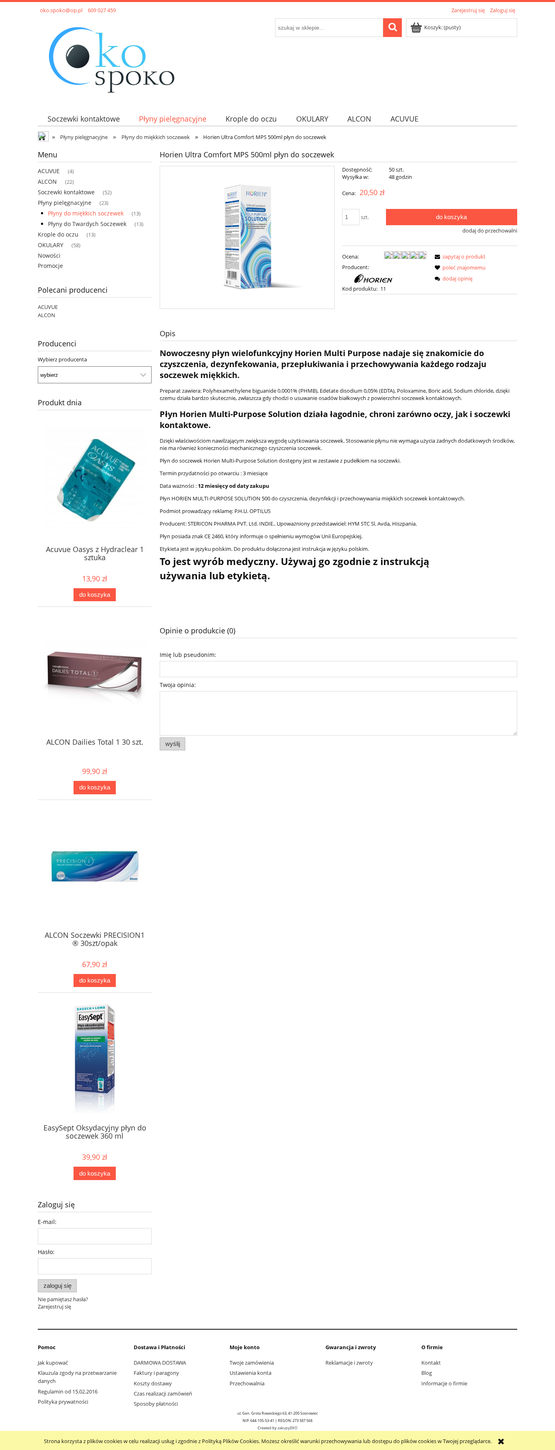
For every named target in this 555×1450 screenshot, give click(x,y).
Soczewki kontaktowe (66, 192)
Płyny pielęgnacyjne (64, 203)
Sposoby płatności (156, 1403)
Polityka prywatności (63, 1401)
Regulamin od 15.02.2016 (68, 1391)
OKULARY (50, 245)
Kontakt (431, 1362)
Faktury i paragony (156, 1372)
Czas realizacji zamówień (163, 1393)
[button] (459, 256)
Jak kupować (53, 1362)
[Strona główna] (111, 58)
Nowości (49, 255)
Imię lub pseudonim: (188, 655)
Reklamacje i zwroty (349, 1362)
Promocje (50, 266)
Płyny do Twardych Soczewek (87, 224)
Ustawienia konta (250, 1372)
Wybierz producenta (62, 359)
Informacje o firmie (444, 1383)
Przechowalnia (247, 1383)
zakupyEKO (287, 1427)
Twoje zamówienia (252, 1362)
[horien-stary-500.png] (247, 237)
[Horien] (376, 277)
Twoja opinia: (178, 685)
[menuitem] (83, 119)
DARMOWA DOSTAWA (160, 1362)
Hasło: (46, 1252)
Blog (426, 1372)
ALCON (47, 181)
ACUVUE (49, 171)
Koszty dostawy (153, 1383)
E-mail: (47, 1222)
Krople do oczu (58, 234)
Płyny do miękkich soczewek (86, 213)
